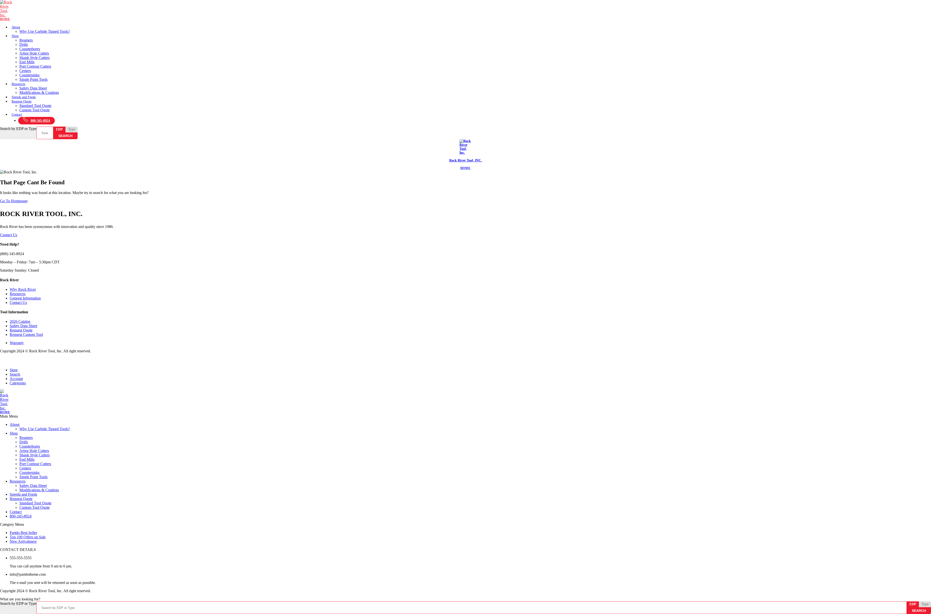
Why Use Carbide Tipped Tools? (44, 31)
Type (71, 129)
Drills (23, 44)
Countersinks (29, 75)
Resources (18, 84)
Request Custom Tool (26, 334)
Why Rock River (23, 289)
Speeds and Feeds (24, 97)
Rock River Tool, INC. (465, 160)
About (16, 27)
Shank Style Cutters (34, 58)
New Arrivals (23, 541)
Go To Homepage (14, 201)
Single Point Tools (33, 79)
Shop (15, 36)
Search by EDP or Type (18, 129)
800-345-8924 (40, 120)
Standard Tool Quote (35, 106)
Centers (25, 71)
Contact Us (8, 235)
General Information (25, 298)
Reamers (26, 40)
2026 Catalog (20, 321)
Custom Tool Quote (34, 110)
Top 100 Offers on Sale (28, 537)
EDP (59, 129)
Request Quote (22, 101)
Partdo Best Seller (23, 533)
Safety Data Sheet (33, 88)
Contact (17, 114)
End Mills (26, 62)
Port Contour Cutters (35, 66)
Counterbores (29, 49)
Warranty (17, 343)
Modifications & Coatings (39, 92)
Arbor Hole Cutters (34, 53)
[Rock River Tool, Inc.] (465, 10)
